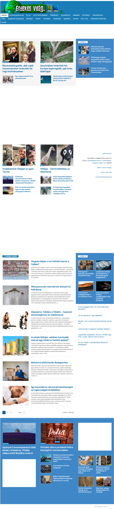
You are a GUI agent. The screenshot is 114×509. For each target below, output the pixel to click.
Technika (46, 19)
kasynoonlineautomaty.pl (104, 177)
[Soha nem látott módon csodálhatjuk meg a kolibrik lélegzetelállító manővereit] (104, 286)
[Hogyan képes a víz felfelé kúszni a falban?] (15, 270)
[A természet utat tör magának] (45, 469)
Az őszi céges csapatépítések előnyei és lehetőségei (93, 343)
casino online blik (106, 172)
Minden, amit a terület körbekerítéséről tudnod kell (94, 322)
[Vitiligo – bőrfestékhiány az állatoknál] (57, 155)
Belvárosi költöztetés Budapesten (49, 362)
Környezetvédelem (98, 19)
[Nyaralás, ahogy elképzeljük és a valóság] (104, 481)
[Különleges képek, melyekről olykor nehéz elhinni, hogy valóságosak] (83, 60)
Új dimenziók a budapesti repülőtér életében (94, 329)
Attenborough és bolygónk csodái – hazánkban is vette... (103, 470)
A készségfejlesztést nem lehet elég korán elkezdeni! (93, 308)
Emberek (76, 15)
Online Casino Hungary (104, 167)
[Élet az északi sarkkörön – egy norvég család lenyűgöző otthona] (8, 190)
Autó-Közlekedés (40, 15)
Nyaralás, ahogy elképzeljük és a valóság (102, 490)
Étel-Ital (84, 19)
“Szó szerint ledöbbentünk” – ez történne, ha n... (85, 294)
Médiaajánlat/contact (101, 506)
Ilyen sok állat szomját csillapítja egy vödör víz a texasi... (85, 470)
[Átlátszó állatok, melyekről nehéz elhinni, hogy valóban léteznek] (83, 50)
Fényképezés (98, 15)
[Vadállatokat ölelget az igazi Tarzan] (19, 155)
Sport (38, 19)
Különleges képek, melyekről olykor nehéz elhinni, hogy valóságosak (101, 60)
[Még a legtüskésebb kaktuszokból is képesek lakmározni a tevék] (45, 479)
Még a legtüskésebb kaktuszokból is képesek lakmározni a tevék (62, 478)
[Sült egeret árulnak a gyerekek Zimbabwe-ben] (86, 265)
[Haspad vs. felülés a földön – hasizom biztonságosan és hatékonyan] (15, 321)
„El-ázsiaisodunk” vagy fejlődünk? (90, 315)
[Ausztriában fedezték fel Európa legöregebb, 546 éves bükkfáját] (57, 52)
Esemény (67, 19)
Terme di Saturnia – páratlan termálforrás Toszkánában (100, 70)
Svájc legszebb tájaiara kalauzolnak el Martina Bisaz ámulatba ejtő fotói (63, 179)
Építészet (86, 15)
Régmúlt (29, 19)
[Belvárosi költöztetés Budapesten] (15, 371)
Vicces (75, 19)
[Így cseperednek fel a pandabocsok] (8, 79)
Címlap (4, 15)
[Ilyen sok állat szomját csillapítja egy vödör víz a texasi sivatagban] (86, 460)
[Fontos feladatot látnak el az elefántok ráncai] (86, 481)
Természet (54, 15)
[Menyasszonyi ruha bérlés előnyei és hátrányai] (15, 295)
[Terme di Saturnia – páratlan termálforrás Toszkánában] (83, 71)
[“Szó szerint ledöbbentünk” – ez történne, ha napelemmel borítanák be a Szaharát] (86, 286)
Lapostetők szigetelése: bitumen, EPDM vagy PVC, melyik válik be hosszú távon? (94, 335)
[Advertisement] (57, 31)
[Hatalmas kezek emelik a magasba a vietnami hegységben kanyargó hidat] (45, 458)
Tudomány (57, 19)
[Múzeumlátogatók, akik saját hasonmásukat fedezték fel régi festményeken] (19, 52)
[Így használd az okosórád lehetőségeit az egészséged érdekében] (15, 396)
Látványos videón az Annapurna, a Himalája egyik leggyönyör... (103, 274)
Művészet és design (16, 19)
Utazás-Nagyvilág (16, 15)
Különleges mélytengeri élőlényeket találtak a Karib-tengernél (63, 78)
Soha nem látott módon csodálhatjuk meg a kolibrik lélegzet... (103, 296)
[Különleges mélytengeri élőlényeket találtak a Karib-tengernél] (45, 79)
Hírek (3, 19)
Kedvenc (43, 443)
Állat (28, 15)
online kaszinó (107, 153)
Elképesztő (65, 15)
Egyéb (3, 22)
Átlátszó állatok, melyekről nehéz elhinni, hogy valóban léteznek (101, 49)
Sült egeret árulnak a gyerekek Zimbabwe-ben (86, 273)
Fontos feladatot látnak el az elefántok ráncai (85, 490)
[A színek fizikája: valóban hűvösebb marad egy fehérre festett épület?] (15, 346)
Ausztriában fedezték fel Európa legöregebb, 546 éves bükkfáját (56, 68)
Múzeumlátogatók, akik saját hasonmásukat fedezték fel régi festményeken (17, 68)
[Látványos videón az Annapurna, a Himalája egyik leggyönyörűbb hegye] (104, 265)
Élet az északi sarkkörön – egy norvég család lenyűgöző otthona (25, 189)
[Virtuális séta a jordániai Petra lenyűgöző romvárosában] (57, 433)
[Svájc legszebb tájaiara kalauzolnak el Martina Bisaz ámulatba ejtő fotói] (45, 180)
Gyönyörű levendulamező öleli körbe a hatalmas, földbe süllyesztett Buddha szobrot (19, 450)
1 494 (19, 412)
